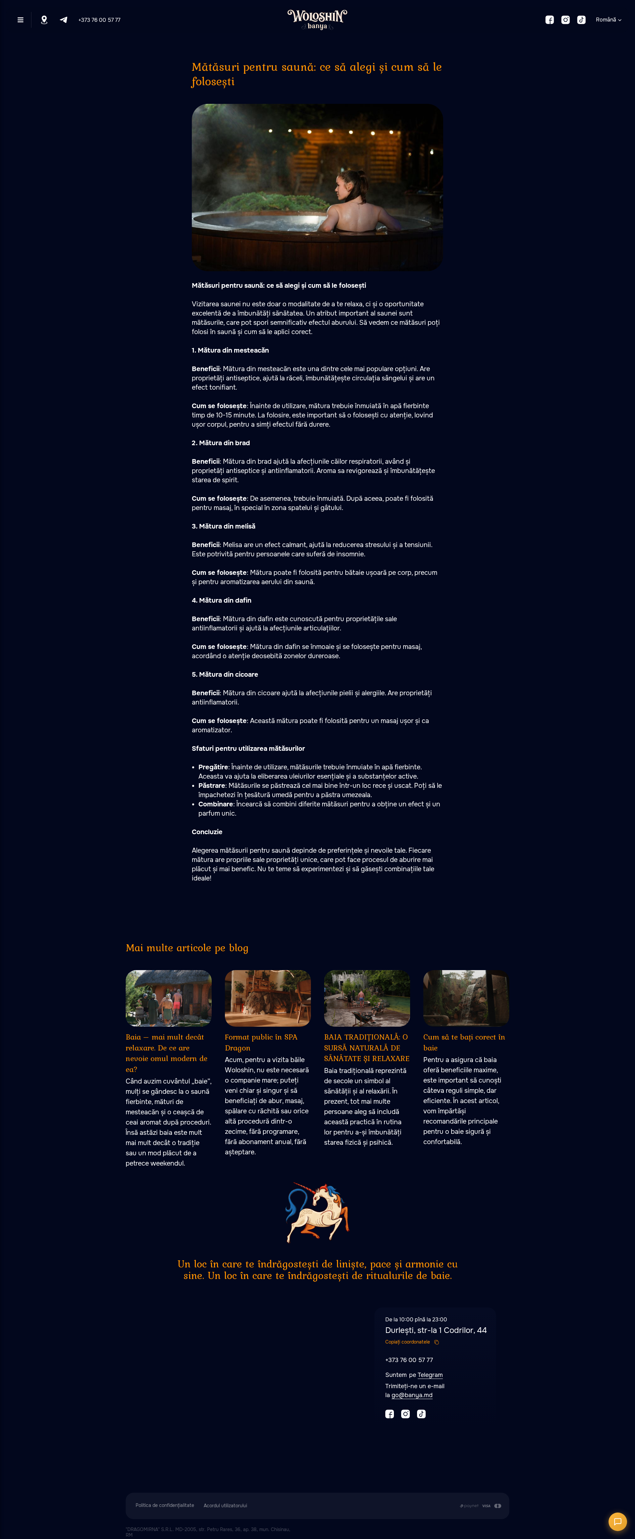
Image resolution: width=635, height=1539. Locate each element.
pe (413, 1375)
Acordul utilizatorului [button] (225, 1506)
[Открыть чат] (618, 1522)
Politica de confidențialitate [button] (165, 1505)
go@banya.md (412, 1395)
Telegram (430, 1375)
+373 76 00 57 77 (99, 20)
